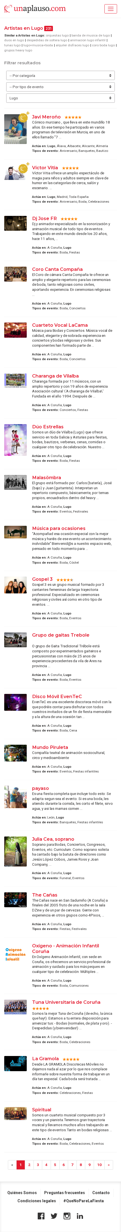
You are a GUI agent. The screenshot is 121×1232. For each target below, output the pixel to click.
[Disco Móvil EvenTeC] (15, 702)
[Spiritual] (15, 1113)
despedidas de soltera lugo (47, 40)
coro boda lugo (103, 45)
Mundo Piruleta (50, 747)
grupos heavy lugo (18, 50)
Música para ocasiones (59, 528)
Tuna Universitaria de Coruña (66, 1002)
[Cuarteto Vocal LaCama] (15, 330)
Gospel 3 (42, 579)
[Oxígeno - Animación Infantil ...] (15, 954)
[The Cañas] (15, 900)
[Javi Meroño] (15, 129)
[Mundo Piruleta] (15, 753)
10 (99, 1164)
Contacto (101, 1192)
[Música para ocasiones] (15, 532)
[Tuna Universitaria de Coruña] (15, 1007)
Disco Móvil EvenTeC (57, 696)
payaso (40, 788)
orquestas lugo (57, 35)
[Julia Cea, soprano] (15, 851)
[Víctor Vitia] (15, 172)
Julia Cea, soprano (53, 839)
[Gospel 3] (15, 585)
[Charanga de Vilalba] (15, 380)
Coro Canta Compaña (57, 269)
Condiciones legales (36, 1201)
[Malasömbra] (15, 482)
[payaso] (15, 797)
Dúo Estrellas (48, 426)
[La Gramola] (15, 1063)
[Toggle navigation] (110, 8)
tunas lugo (12, 45)
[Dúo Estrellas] (15, 440)
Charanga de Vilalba (55, 376)
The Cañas (44, 895)
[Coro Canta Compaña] (15, 274)
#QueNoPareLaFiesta (83, 1201)
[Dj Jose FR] (15, 223)
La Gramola (45, 1058)
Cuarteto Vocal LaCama (60, 325)
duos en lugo (14, 40)
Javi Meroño (46, 117)
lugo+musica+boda (38, 45)
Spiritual (41, 1109)
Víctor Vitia (45, 167)
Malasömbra (46, 477)
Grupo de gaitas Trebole (60, 635)
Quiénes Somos (22, 1192)
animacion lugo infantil (88, 40)
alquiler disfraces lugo (72, 45)
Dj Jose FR (44, 218)
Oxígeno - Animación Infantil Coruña (65, 948)
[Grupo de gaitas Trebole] (15, 639)
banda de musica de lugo (90, 35)
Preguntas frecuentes (64, 1192)
